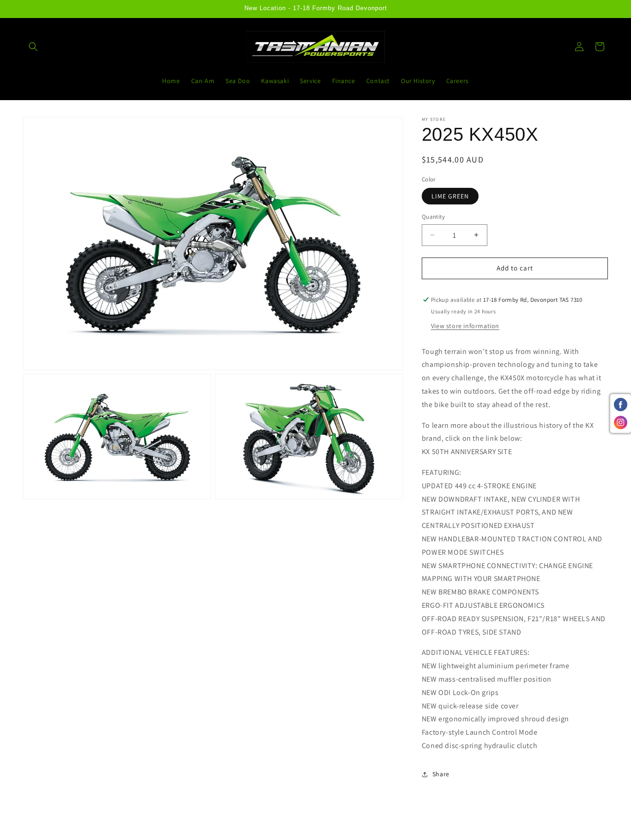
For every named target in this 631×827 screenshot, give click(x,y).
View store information (465, 326)
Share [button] (440, 774)
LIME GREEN (450, 196)
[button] (33, 46)
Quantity (433, 217)
